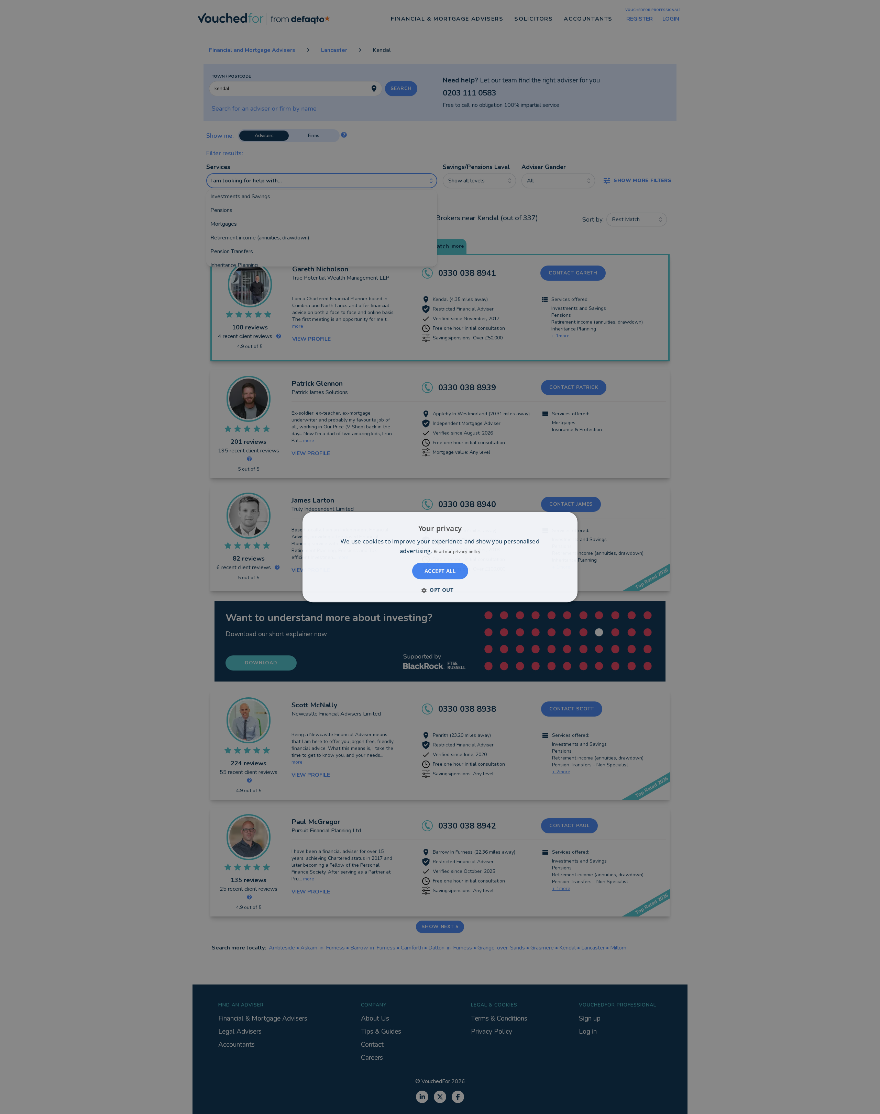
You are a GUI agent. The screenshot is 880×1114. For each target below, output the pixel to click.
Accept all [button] (440, 570)
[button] (440, 590)
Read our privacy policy (457, 551)
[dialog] (440, 557)
